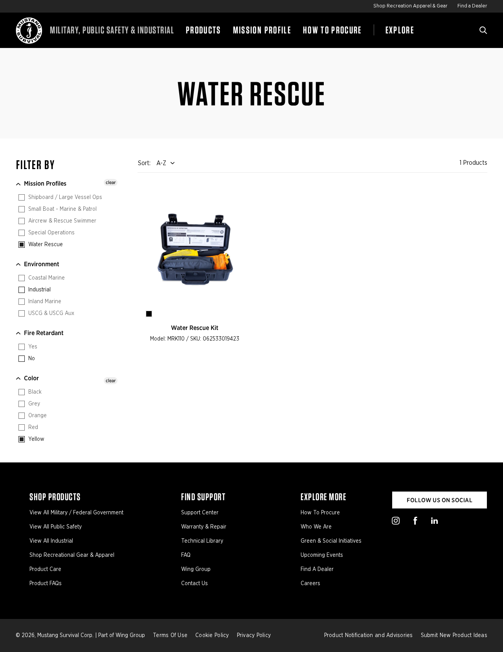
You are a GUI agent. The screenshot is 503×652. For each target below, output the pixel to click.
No (31, 358)
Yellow (35, 439)
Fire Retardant (44, 333)
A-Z (161, 163)
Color (31, 378)
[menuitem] (203, 30)
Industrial (39, 290)
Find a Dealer (472, 6)
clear (111, 182)
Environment (41, 264)
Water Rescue (45, 244)
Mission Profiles (45, 183)
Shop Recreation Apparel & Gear (410, 6)
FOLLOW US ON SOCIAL (439, 500)
